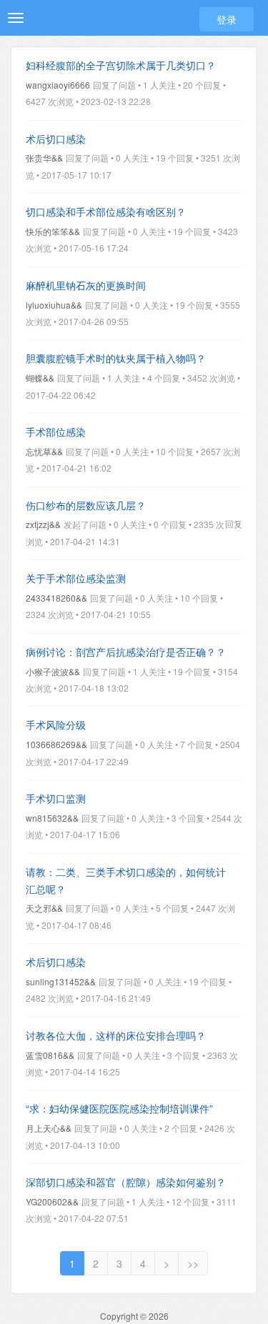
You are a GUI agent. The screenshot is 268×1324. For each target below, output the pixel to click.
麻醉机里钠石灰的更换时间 (86, 285)
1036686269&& (56, 744)
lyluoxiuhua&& (54, 305)
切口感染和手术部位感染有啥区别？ (106, 211)
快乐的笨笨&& (53, 231)
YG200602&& (52, 1201)
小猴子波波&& (53, 671)
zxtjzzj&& (43, 524)
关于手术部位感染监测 (76, 578)
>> (193, 1263)
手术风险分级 (56, 724)
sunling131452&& (61, 981)
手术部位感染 (56, 431)
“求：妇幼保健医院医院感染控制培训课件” (119, 1108)
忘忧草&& (44, 451)
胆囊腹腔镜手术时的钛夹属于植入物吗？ (116, 358)
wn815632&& (52, 818)
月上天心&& (48, 1128)
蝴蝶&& (40, 378)
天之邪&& (44, 908)
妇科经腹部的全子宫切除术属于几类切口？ (121, 65)
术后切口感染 (56, 138)
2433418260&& (56, 598)
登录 (227, 19)
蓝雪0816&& (50, 1055)
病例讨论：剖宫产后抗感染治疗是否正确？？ (126, 651)
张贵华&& (44, 157)
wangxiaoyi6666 (58, 85)
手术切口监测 (56, 798)
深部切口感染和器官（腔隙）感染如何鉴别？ (126, 1182)
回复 (233, 523)
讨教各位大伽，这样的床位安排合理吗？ (116, 1035)
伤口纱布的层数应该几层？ (86, 505)
